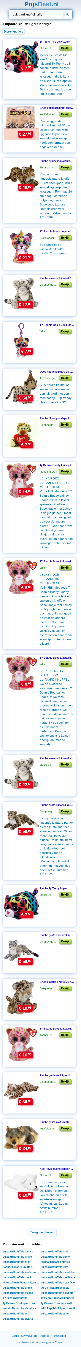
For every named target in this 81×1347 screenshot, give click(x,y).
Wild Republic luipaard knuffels (60, 1308)
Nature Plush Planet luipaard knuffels (22, 1282)
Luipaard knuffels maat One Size (60, 1282)
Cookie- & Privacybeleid (24, 1335)
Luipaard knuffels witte (55, 1313)
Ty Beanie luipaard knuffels (57, 1298)
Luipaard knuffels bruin (55, 1251)
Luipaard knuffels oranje (18, 1287)
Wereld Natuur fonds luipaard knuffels (22, 1308)
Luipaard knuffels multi (17, 1277)
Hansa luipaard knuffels (55, 1261)
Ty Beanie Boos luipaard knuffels (60, 1303)
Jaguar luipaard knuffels (18, 1267)
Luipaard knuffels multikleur (58, 1277)
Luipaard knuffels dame (55, 1256)
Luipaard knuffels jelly (54, 1267)
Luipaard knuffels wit (15, 1313)
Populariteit (60, 1335)
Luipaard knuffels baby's (18, 1251)
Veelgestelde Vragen (52, 1342)
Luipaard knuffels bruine (18, 1256)
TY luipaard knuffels (15, 1298)
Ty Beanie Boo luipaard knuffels (22, 1303)
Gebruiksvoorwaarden (27, 1342)
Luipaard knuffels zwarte (18, 1318)
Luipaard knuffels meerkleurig (59, 1272)
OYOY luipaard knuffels (55, 1287)
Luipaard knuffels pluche (18, 1292)
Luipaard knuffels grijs (16, 1261)
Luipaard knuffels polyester (58, 1292)
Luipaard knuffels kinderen (19, 1272)
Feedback (45, 1335)
